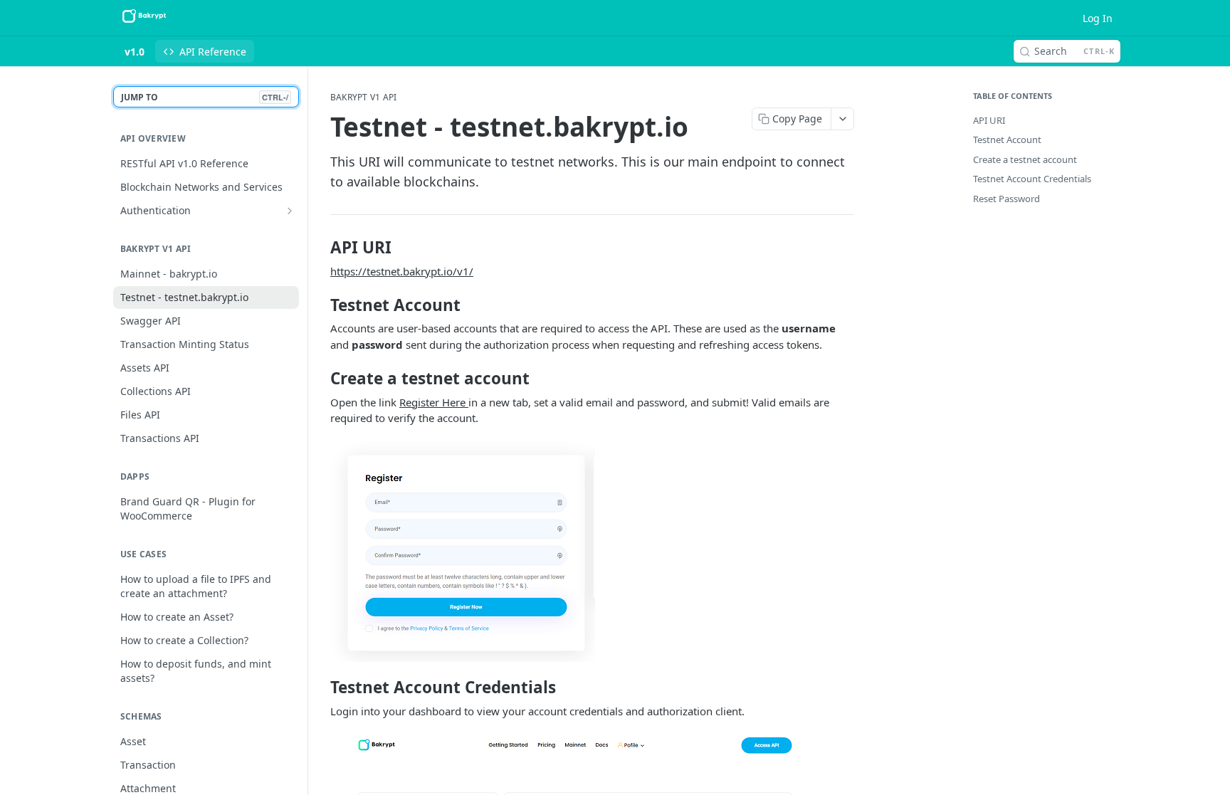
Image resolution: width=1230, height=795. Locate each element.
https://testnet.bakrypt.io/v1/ (401, 271)
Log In (1098, 18)
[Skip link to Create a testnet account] (321, 378)
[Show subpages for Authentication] (289, 210)
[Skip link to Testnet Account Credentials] (321, 687)
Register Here (433, 402)
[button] (592, 551)
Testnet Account (1007, 139)
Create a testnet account (1025, 159)
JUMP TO (204, 97)
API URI (989, 120)
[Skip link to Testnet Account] (321, 305)
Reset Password (1006, 198)
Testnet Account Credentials (1032, 178)
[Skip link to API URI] (321, 247)
